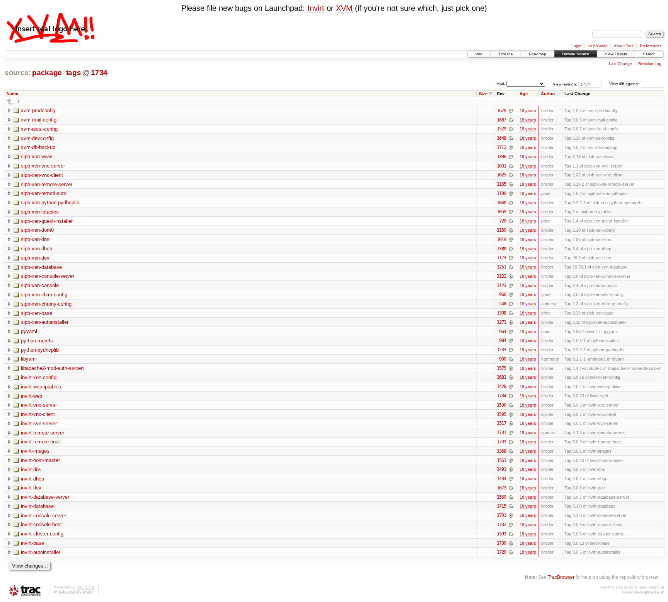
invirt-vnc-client (38, 414)
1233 (501, 349)
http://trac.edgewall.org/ (643, 591)
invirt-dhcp (32, 479)
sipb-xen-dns (35, 239)
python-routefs (37, 341)
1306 (501, 156)
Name (12, 93)
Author (548, 93)
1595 (501, 414)
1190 (501, 193)
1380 (501, 248)
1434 (501, 478)
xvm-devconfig (37, 138)
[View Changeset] (511, 110)
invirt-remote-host (40, 442)
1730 (501, 543)
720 (502, 221)
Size (483, 93)
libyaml (29, 359)
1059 (501, 211)
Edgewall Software (75, 591)
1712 (501, 147)
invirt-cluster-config (42, 534)
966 (502, 294)
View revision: (565, 84)
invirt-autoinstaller (40, 552)
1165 (501, 184)
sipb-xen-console (40, 285)
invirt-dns (31, 469)
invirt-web (31, 396)
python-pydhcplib (40, 350)
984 (502, 340)
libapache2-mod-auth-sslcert (52, 368)
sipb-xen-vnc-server (43, 166)
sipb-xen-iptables (40, 212)
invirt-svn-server (39, 423)
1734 (99, 72)
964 (502, 331)
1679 (501, 110)
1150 (501, 230)
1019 (501, 239)
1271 (501, 322)
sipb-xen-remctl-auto (43, 193)
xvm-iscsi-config (39, 129)
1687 (501, 120)
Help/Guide (598, 46)
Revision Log (649, 64)
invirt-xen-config (38, 377)
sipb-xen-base (36, 313)
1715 (501, 506)
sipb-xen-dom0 (37, 230)
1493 (501, 469)
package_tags (56, 72)
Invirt (315, 8)
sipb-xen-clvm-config (44, 295)
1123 (501, 285)
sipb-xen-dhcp (36, 248)
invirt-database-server (45, 497)
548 (502, 303)
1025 (501, 175)
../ (17, 101)
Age (524, 93)
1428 (501, 386)
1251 (501, 267)
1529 (501, 129)
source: (18, 72)
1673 (501, 488)
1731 (501, 432)
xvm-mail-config (38, 120)
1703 (501, 515)
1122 (501, 276)
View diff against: (625, 84)
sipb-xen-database (41, 267)
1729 (501, 552)
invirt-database (37, 506)
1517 (501, 423)
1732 (501, 524)
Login (576, 46)
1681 (501, 377)
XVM (344, 8)
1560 (501, 497)
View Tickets (616, 54)
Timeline (505, 54)
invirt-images (35, 451)
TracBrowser (561, 577)
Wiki (478, 54)
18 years (528, 110)
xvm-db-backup (38, 147)
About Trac (624, 46)
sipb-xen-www (36, 156)
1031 (501, 166)
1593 (501, 534)
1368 (501, 451)
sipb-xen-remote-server (46, 184)
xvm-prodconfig (38, 110)
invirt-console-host (41, 524)
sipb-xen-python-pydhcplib (50, 202)
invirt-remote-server (42, 433)
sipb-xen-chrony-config (46, 304)
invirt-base (32, 543)
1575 (501, 368)
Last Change (620, 64)
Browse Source (575, 54)
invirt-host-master (40, 460)
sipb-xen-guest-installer (47, 221)
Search (649, 54)
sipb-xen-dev (35, 258)
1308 (501, 313)
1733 (501, 442)
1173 (501, 257)
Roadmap (537, 54)
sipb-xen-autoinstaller (44, 322)
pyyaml (29, 331)
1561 (501, 460)
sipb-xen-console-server (47, 276)
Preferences (650, 46)
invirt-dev (31, 488)
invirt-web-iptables (41, 387)
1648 (501, 138)
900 (502, 359)
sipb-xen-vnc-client (42, 175)
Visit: (501, 83)
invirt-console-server (43, 515)
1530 (501, 405)
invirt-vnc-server (39, 405)
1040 (501, 202)
